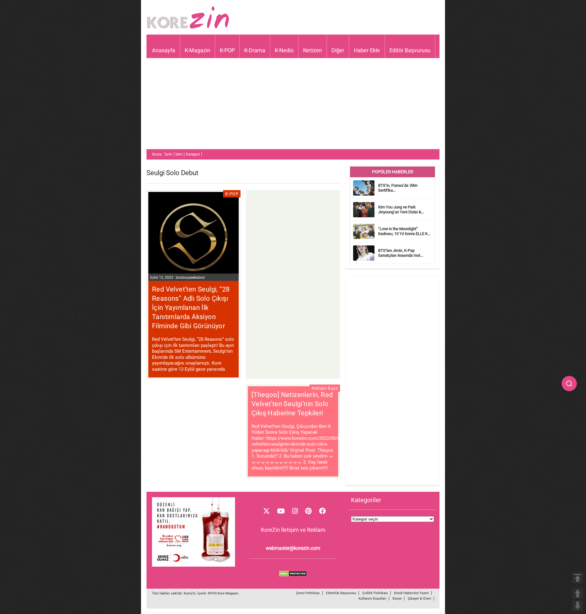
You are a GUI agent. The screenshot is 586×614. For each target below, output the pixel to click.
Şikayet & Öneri (419, 599)
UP (577, 593)
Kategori (193, 154)
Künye (397, 599)
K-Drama (254, 50)
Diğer (337, 50)
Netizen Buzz (325, 388)
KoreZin (190, 593)
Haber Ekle (367, 50)
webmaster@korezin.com (293, 548)
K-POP (227, 50)
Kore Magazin (228, 593)
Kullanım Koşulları (372, 599)
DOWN (577, 605)
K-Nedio (284, 50)
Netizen (312, 50)
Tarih (168, 154)
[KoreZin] (188, 28)
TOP (577, 578)
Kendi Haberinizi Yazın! (411, 593)
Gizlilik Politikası (375, 593)
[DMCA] (293, 574)
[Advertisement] (293, 106)
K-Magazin (197, 50)
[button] (569, 383)
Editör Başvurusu (409, 50)
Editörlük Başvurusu (341, 593)
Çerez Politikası (308, 593)
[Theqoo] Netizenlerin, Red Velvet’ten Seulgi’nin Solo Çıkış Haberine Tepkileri (292, 404)
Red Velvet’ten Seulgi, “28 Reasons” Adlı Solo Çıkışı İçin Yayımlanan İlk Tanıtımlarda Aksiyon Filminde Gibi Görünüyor (191, 307)
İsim (179, 154)
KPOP (212, 593)
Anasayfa (163, 50)
